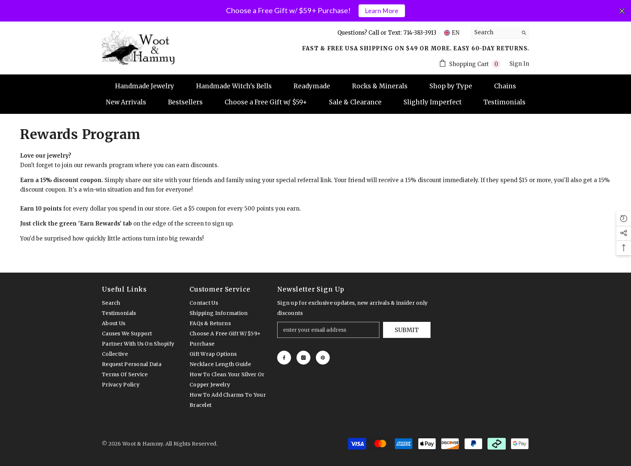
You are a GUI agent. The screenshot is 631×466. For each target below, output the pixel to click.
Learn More (381, 11)
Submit (407, 330)
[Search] (500, 33)
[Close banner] (621, 10)
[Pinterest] (323, 358)
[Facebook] (284, 358)
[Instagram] (303, 358)
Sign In (519, 63)
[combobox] (494, 32)
